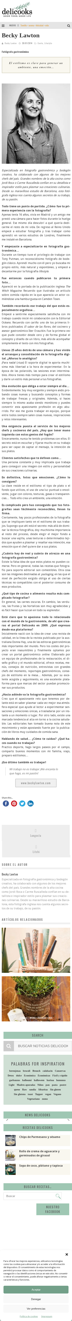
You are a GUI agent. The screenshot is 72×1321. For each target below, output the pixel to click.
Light (12, 1085)
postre (63, 1085)
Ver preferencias (36, 1308)
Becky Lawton (11, 43)
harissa (50, 1080)
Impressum (46, 1316)
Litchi (36, 852)
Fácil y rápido (59, 1075)
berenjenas (15, 1071)
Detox (11, 1075)
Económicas (44, 1075)
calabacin (48, 1071)
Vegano (57, 1094)
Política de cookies (29, 1316)
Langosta (35, 835)
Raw (24, 1089)
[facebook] (6, 805)
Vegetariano (33, 1099)
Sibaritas (43, 1089)
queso (17, 1089)
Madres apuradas (26, 1085)
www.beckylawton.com (36, 783)
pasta (54, 1085)
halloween (39, 1080)
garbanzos (14, 1080)
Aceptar (36, 1289)
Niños (40, 1085)
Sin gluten (55, 1089)
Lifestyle (48, 43)
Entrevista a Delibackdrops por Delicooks (36, 969)
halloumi (27, 1080)
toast (30, 1094)
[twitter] (22, 805)
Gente (40, 43)
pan (48, 1085)
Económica (29, 1075)
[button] (67, 1254)
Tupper (39, 1094)
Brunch (36, 1071)
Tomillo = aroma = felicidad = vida (34, 25)
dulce (19, 1075)
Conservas (60, 1071)
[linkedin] (30, 805)
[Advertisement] (34, 1229)
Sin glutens (20, 1094)
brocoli (26, 1071)
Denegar (36, 1299)
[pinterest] (14, 805)
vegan (48, 1094)
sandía (32, 1089)
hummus (61, 1080)
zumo (45, 1099)
